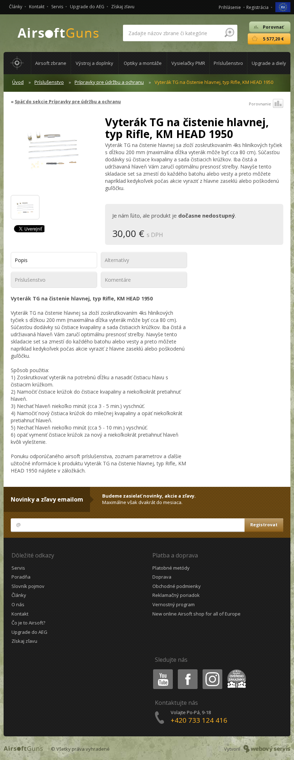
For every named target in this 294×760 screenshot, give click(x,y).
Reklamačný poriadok (176, 595)
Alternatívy (117, 260)
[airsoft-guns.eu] (282, 7)
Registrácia (257, 7)
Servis (57, 7)
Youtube (161, 670)
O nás (17, 604)
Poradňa (20, 577)
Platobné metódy (171, 568)
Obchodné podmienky (176, 586)
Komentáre (118, 279)
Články (15, 7)
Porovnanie (260, 103)
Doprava (161, 577)
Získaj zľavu (122, 7)
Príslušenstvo (49, 82)
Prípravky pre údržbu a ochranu (109, 82)
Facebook (187, 670)
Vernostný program (173, 604)
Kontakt (36, 7)
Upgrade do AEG (87, 7)
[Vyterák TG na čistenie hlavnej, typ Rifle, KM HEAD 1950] (52, 152)
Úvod (18, 82)
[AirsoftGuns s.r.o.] (58, 33)
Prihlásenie (230, 7)
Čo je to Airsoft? (28, 622)
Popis (21, 260)
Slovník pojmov (27, 586)
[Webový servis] (266, 749)
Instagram (212, 670)
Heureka (235, 670)
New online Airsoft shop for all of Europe (196, 614)
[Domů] (17, 63)
